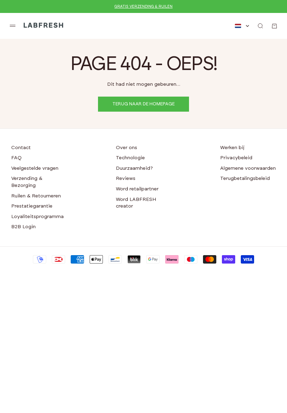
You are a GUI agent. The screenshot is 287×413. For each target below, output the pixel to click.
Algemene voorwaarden (248, 168)
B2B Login (23, 226)
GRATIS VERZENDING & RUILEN (143, 6)
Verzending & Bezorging (26, 182)
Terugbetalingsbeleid (245, 178)
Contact (21, 147)
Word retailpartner (137, 189)
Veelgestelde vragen (34, 168)
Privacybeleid (236, 157)
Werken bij (232, 147)
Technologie (130, 157)
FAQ (16, 157)
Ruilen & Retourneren (36, 196)
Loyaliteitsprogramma (37, 216)
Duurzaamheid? (134, 168)
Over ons (126, 147)
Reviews (125, 178)
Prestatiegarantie (31, 206)
